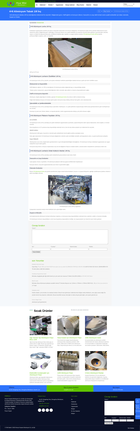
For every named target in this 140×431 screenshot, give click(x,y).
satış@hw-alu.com (41, 1)
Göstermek (40, 22)
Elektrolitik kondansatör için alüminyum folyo (39, 374)
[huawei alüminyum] (17, 3)
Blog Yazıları (80, 5)
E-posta (53, 246)
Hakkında (42, 5)
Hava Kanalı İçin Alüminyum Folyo (69, 338)
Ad (33, 246)
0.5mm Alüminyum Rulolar (94, 373)
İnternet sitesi (73, 246)
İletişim (95, 5)
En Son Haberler (75, 411)
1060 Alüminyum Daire (93, 338)
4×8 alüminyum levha (61, 97)
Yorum (34, 228)
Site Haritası (131, 428)
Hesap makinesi (70, 5)
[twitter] (135, 0)
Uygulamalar (59, 5)
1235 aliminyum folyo (65, 373)
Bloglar (73, 408)
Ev (37, 5)
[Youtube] (137, 0)
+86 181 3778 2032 (52, 1)
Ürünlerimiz (74, 404)
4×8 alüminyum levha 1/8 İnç (90, 34)
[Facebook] (134, 0)
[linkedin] (136, 0)
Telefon (91, 246)
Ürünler (50, 5)
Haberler (88, 5)
